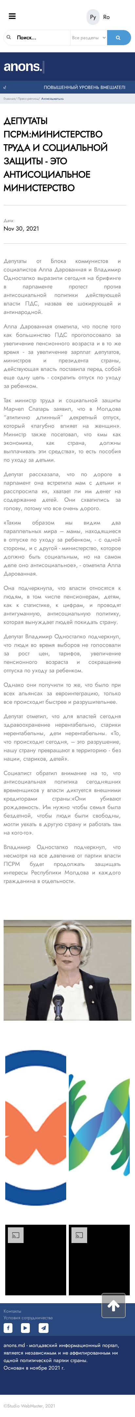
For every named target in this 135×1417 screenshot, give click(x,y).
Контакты (12, 1311)
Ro (106, 17)
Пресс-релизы (28, 98)
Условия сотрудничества (28, 1317)
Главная (9, 98)
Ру (93, 17)
